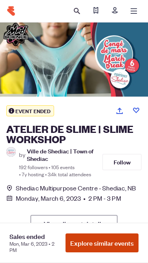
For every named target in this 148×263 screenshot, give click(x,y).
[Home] (11, 11)
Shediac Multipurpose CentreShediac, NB (76, 188)
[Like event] (136, 110)
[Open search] (77, 11)
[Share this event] (119, 111)
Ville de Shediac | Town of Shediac (60, 154)
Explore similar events (102, 243)
